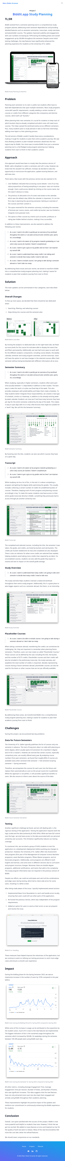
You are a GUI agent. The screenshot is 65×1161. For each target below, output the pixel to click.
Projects (32, 1146)
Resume (40, 1146)
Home (24, 1146)
